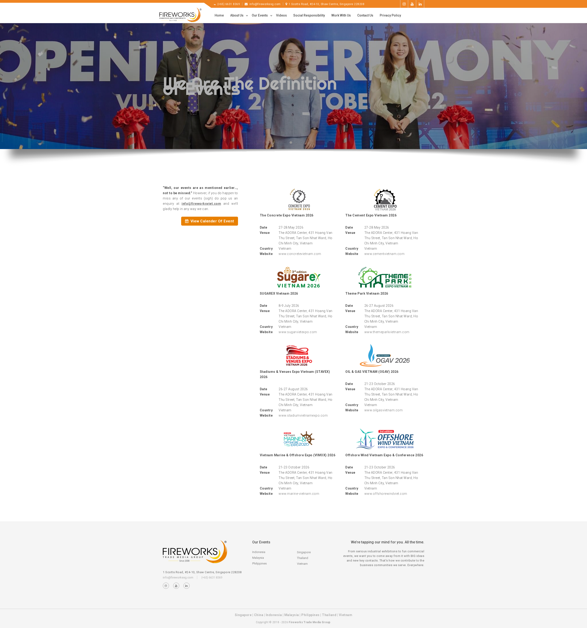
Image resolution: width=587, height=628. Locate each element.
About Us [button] (237, 15)
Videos (281, 15)
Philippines (259, 563)
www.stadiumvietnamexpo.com (303, 415)
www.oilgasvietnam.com (383, 410)
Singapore (304, 552)
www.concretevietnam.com (300, 254)
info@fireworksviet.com (201, 203)
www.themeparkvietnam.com (387, 332)
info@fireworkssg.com (265, 4)
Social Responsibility (309, 15)
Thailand (302, 558)
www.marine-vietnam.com (299, 493)
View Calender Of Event (211, 221)
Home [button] (219, 15)
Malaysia (258, 557)
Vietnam (302, 563)
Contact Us (365, 15)
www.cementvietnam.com (384, 254)
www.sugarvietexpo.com (298, 332)
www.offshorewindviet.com (385, 493)
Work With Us (341, 15)
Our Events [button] (260, 15)
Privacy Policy (390, 15)
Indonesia (258, 552)
